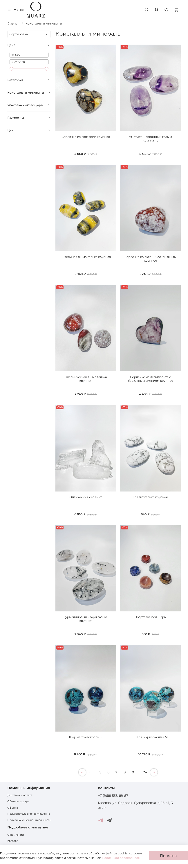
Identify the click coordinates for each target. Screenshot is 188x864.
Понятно (168, 855)
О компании (15, 834)
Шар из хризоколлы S (85, 737)
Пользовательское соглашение (28, 813)
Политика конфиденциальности (29, 820)
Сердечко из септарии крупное (86, 137)
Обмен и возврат (19, 801)
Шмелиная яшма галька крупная (85, 257)
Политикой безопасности (121, 858)
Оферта (12, 807)
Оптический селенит (85, 497)
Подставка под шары (151, 617)
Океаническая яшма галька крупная (86, 378)
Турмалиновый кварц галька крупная (86, 618)
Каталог (12, 840)
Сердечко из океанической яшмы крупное (150, 258)
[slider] (11, 68)
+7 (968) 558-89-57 (113, 795)
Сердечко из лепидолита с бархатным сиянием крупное (150, 378)
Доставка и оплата (19, 795)
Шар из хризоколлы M (150, 737)
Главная (13, 23)
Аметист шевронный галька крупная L (150, 138)
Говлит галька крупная (150, 497)
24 (145, 772)
